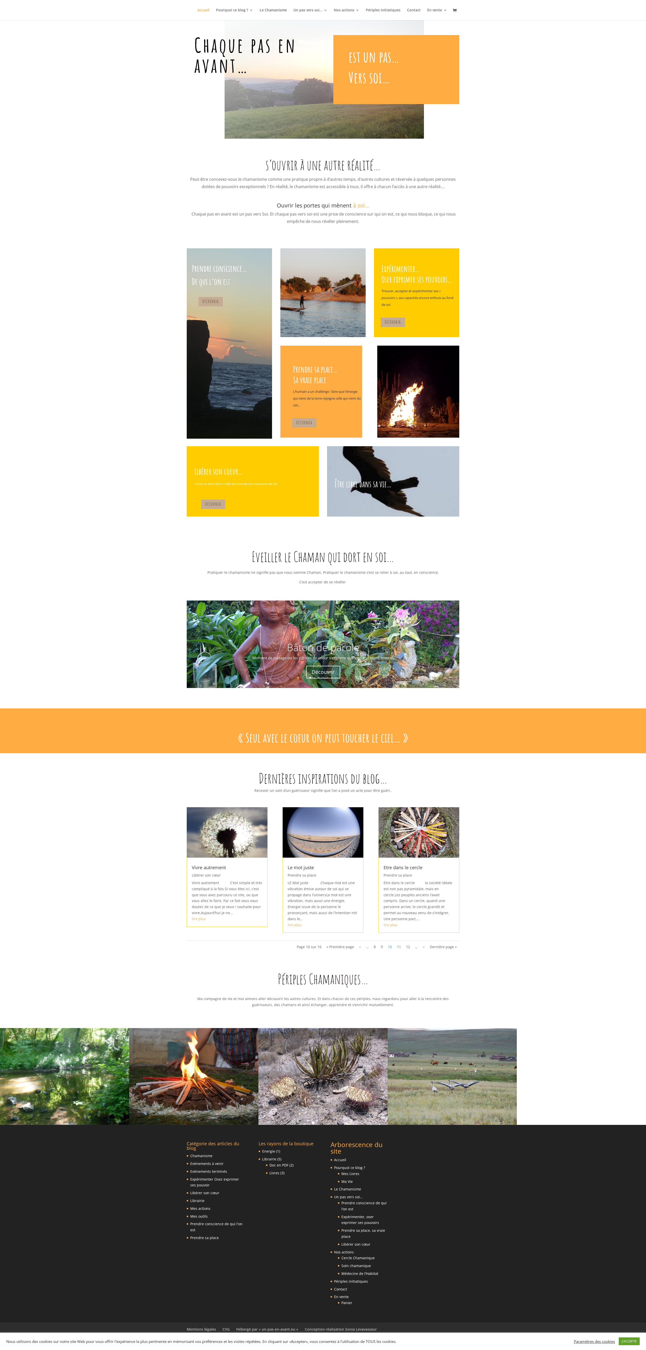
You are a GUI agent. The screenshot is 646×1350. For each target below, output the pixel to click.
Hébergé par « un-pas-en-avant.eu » (267, 1329)
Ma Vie (347, 1181)
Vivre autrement (209, 867)
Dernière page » (443, 946)
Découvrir (211, 301)
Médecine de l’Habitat (359, 1273)
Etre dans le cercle (403, 867)
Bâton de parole (323, 647)
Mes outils (199, 1216)
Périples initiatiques (383, 10)
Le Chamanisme (273, 10)
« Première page (340, 946)
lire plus (199, 918)
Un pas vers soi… (307, 10)
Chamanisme (201, 1155)
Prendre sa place (302, 875)
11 (399, 946)
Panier (346, 1302)
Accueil (203, 10)
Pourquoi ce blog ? (232, 10)
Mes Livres (350, 1173)
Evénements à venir (207, 1163)
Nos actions (344, 10)
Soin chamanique (356, 1265)
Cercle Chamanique (358, 1257)
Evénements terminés (208, 1171)
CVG (226, 1329)
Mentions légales (201, 1329)
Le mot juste (301, 867)
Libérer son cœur (206, 875)
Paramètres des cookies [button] (594, 1341)
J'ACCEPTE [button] (629, 1341)
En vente (434, 10)
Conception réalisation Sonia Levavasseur (341, 1329)
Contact (414, 10)
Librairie (197, 1200)
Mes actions (200, 1208)
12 (408, 946)
